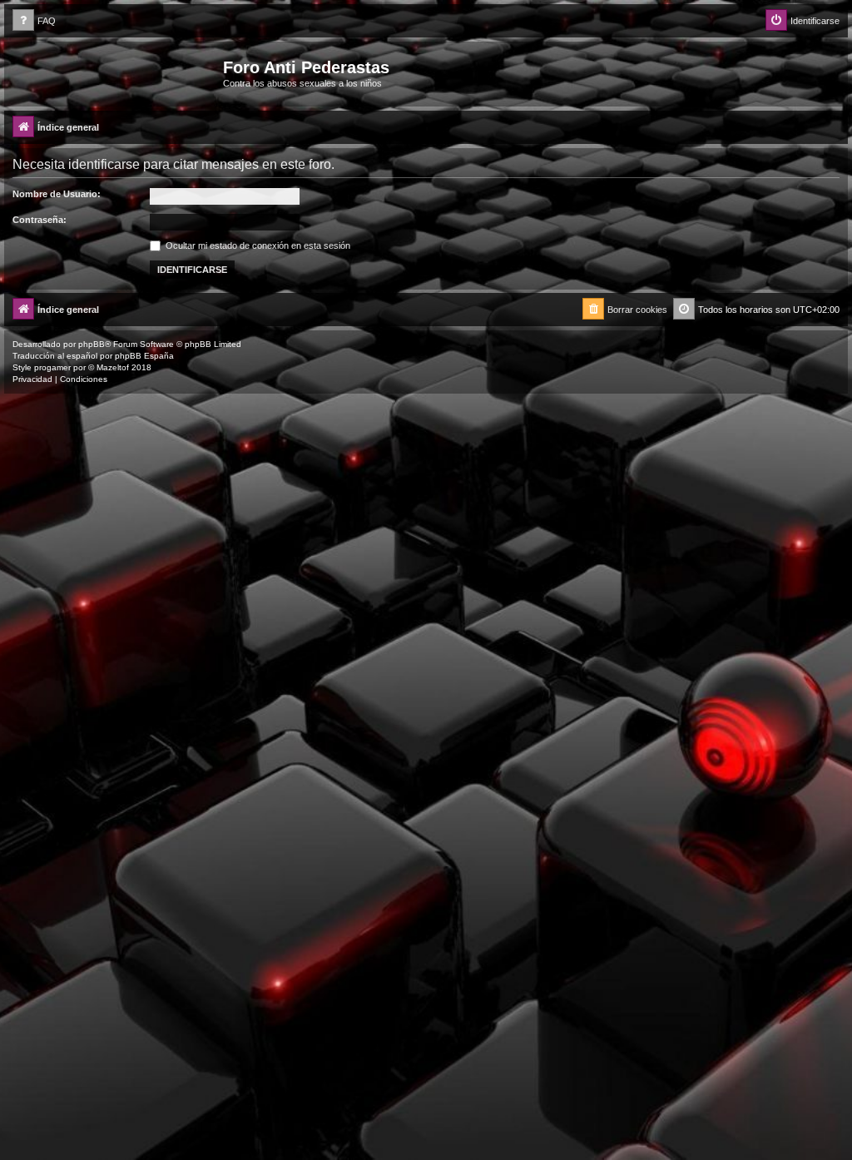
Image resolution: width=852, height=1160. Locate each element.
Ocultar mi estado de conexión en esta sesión (256, 245)
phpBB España (144, 355)
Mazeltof (113, 367)
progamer (52, 367)
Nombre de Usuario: (56, 194)
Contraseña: (39, 220)
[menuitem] (34, 21)
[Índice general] (115, 72)
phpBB (91, 344)
